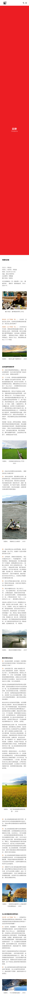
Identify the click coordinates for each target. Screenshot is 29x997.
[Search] (22, 3)
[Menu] (26, 3)
